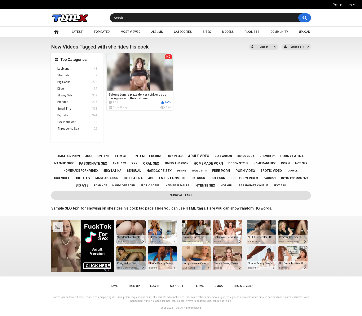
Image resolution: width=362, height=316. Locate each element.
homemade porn (208, 163)
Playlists (251, 31)
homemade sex (264, 163)
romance (100, 185)
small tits (199, 170)
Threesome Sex (77, 128)
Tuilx (177, 307)
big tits (83, 178)
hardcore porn (123, 185)
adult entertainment (167, 178)
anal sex (119, 163)
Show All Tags (181, 195)
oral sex (151, 163)
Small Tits (77, 108)
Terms (199, 286)
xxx (134, 163)
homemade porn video (80, 170)
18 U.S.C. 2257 (243, 286)
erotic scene (150, 185)
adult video (198, 156)
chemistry (267, 156)
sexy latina (112, 170)
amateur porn (68, 156)
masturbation (106, 178)
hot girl (227, 185)
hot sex (301, 163)
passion (270, 178)
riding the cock (176, 163)
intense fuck (63, 163)
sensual (134, 171)
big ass (82, 185)
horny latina (292, 156)
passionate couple (253, 185)
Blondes (77, 102)
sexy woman (223, 156)
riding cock (245, 156)
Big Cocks (77, 82)
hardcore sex (159, 171)
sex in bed (175, 155)
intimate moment (294, 178)
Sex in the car (77, 122)
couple (292, 170)
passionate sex (93, 163)
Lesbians (77, 68)
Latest (77, 31)
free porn (221, 171)
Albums (157, 31)
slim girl (122, 156)
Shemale (77, 75)
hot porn (218, 178)
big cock (198, 178)
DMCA (219, 286)
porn (285, 163)
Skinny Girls (77, 95)
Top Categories (73, 59)
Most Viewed (130, 31)
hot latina (133, 178)
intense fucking (149, 156)
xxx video (62, 178)
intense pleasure (177, 185)
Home (56, 32)
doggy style (238, 163)
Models (228, 31)
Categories (183, 31)
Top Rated (102, 31)
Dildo (77, 88)
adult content (97, 156)
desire (181, 170)
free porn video (244, 178)
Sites (207, 31)
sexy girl (279, 185)
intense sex (205, 185)
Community (279, 31)
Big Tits (77, 115)
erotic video (271, 171)
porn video (245, 171)
